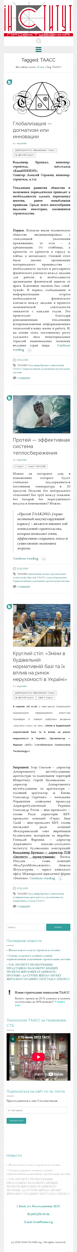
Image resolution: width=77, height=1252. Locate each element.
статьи (31, 900)
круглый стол (37, 897)
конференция (21, 897)
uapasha (22, 143)
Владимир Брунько (39, 365)
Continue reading (29, 558)
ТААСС (17, 368)
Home (40, 66)
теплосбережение (56, 577)
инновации (57, 365)
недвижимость (54, 897)
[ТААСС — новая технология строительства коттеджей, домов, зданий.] (38, 19)
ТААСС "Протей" (37, 466)
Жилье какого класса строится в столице (34, 950)
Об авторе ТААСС (24, 155)
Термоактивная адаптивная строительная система (41, 581)
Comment (23, 378)
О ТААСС (19, 466)
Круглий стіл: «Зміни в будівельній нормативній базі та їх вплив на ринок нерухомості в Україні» (40, 666)
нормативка (20, 900)
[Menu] (39, 50)
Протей (31, 577)
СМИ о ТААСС (45, 697)
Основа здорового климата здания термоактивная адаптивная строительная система (38, 957)
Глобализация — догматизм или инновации (32, 130)
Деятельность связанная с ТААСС (35, 150)
